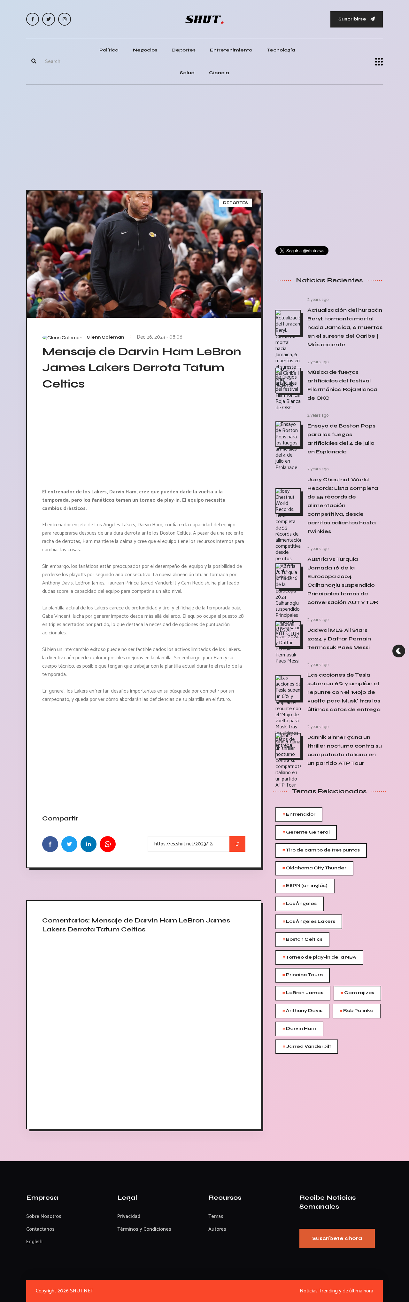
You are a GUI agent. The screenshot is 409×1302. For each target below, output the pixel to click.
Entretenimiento (231, 50)
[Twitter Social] (48, 19)
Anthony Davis (302, 1011)
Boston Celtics (302, 939)
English (34, 1241)
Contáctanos (40, 1229)
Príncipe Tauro (302, 975)
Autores (217, 1229)
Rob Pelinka (357, 1011)
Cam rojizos (357, 993)
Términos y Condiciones (144, 1229)
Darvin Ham (299, 1028)
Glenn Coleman (105, 337)
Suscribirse (352, 19)
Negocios (145, 50)
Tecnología (280, 50)
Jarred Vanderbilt (306, 1046)
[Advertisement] (204, 135)
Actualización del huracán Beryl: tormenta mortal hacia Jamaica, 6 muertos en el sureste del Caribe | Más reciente (344, 327)
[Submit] (34, 61)
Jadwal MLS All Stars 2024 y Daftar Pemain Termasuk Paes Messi (339, 638)
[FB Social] (32, 19)
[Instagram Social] (64, 19)
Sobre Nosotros (43, 1216)
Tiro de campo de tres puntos (321, 850)
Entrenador (298, 814)
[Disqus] (143, 1032)
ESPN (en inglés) (305, 886)
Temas (215, 1216)
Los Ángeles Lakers (308, 921)
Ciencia (219, 72)
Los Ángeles (299, 903)
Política (109, 50)
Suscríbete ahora (337, 1238)
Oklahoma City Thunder (314, 868)
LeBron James (302, 993)
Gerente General (306, 832)
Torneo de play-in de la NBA (319, 957)
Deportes (184, 50)
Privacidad (128, 1216)
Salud (187, 72)
